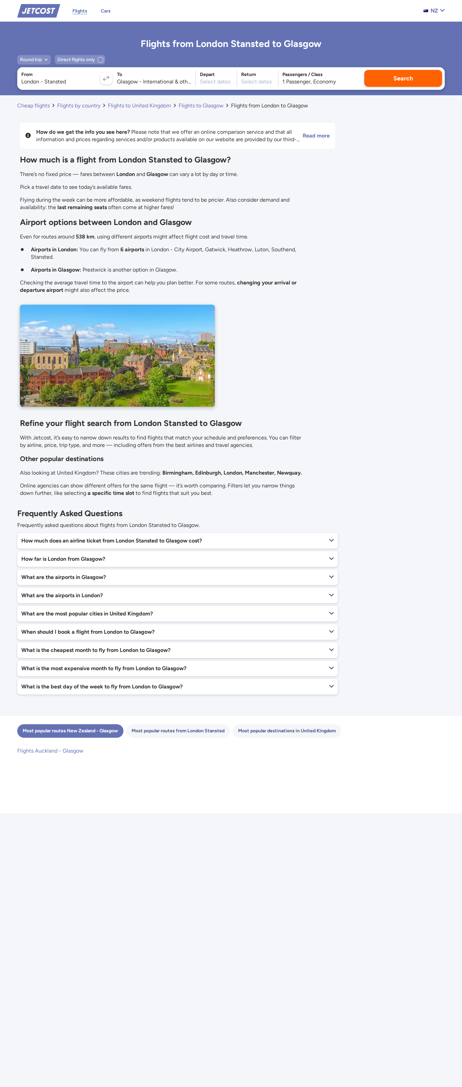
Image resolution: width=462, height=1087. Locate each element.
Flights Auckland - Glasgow (50, 751)
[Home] (38, 10)
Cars (106, 11)
